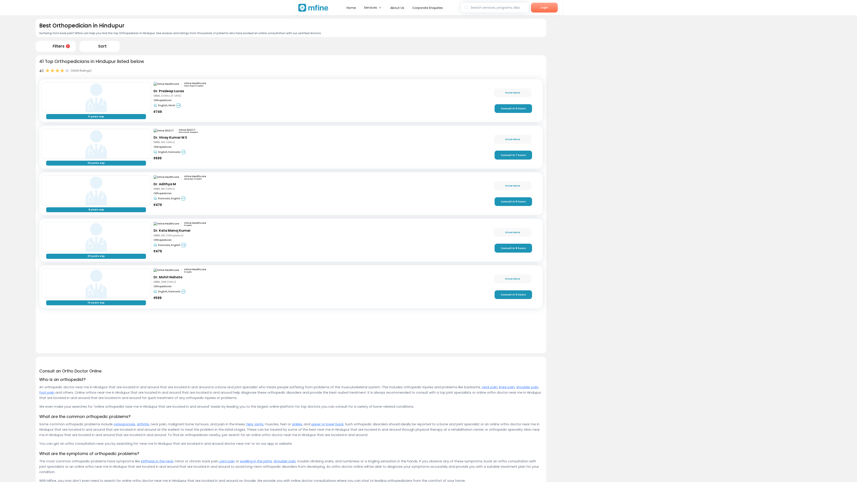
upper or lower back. (327, 424)
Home (351, 8)
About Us (397, 8)
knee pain (507, 387)
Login (544, 7)
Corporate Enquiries (427, 8)
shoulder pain (527, 387)
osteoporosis (124, 424)
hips (249, 424)
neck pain (489, 387)
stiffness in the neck (157, 461)
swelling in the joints (256, 461)
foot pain (46, 392)
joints (259, 424)
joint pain (227, 461)
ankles (297, 424)
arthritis (143, 424)
